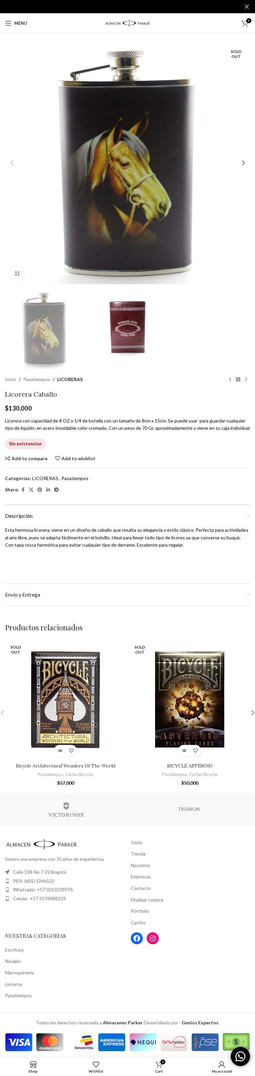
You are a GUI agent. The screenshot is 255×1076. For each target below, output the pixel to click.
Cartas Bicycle (79, 774)
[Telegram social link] (56, 489)
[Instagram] (153, 938)
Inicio (10, 379)
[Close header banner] (246, 6)
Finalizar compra (147, 900)
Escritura (14, 950)
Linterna (13, 984)
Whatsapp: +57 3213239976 (43, 889)
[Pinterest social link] (40, 489)
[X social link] (31, 489)
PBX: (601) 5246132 (33, 881)
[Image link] (41, 843)
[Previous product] (230, 380)
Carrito (138, 922)
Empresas (141, 876)
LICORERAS (70, 379)
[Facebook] (137, 938)
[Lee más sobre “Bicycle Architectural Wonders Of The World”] (59, 751)
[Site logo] (127, 22)
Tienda (138, 853)
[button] (11, 163)
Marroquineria (19, 972)
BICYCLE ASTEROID (189, 766)
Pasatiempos (36, 379)
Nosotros (140, 865)
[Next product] (246, 380)
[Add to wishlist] (71, 751)
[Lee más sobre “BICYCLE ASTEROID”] (184, 751)
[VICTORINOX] (66, 809)
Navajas (13, 961)
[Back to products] (238, 380)
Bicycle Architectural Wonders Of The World (65, 766)
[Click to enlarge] (17, 273)
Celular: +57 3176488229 (39, 898)
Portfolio (140, 911)
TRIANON (189, 809)
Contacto (141, 888)
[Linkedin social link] (48, 489)
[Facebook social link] (23, 489)
